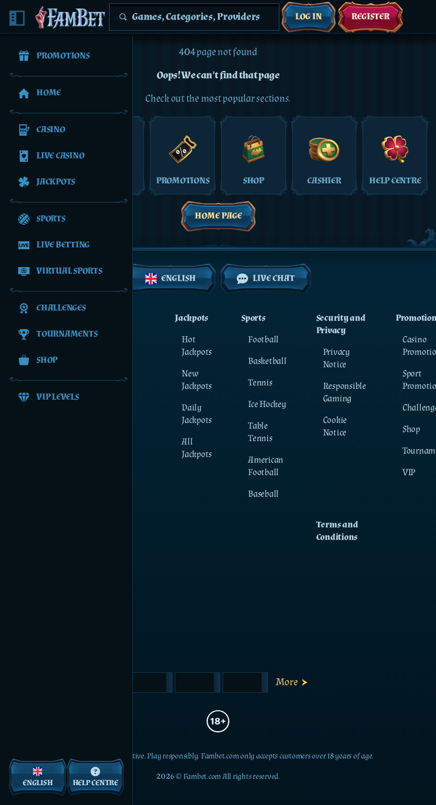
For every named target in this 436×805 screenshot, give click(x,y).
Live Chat (274, 278)
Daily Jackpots (197, 414)
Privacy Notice (336, 358)
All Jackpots (197, 448)
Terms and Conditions (337, 531)
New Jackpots (197, 380)
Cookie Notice (335, 426)
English (178, 278)
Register (370, 17)
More (287, 682)
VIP (409, 473)
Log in (308, 17)
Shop (411, 429)
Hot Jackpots (197, 346)
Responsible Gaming (344, 392)
